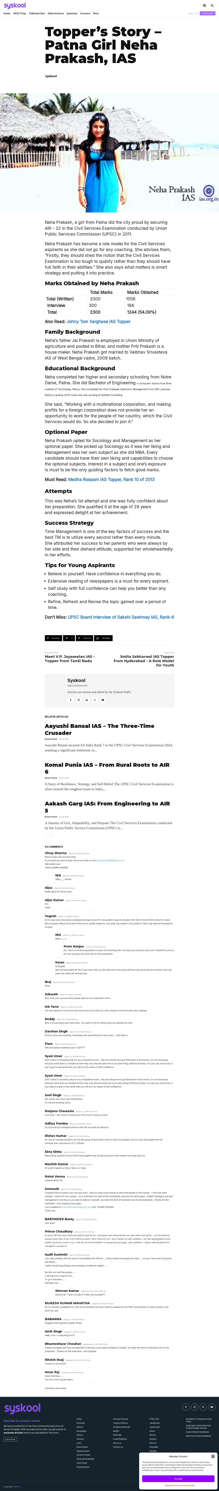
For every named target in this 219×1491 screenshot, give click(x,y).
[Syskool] (55, 5)
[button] (213, 1456)
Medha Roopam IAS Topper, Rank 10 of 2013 (111, 479)
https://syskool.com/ (77, 685)
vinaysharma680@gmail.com (110, 860)
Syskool (51, 76)
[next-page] (51, 835)
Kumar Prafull (51, 739)
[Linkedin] (87, 700)
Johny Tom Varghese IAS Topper (99, 321)
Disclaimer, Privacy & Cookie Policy (180, 1485)
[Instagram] (79, 700)
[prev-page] (47, 835)
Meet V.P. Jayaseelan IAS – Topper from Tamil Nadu (70, 658)
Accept (178, 1478)
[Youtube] (103, 700)
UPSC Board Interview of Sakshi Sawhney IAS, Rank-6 (121, 617)
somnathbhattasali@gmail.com (77, 1207)
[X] (95, 700)
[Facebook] (70, 700)
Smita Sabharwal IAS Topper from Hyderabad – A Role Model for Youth (144, 660)
